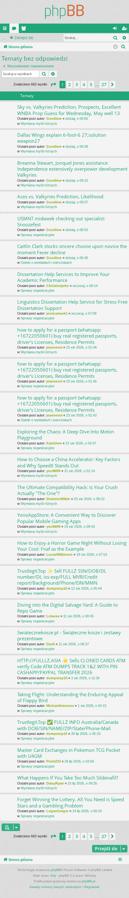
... (4, 38)
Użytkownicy (24, 29)
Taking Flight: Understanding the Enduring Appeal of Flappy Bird (70, 697)
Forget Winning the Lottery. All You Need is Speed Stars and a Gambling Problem (70, 802)
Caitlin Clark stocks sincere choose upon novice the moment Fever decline (72, 249)
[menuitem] (123, 46)
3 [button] (76, 84)
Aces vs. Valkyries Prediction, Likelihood (60, 196)
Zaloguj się (23, 38)
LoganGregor (57, 811)
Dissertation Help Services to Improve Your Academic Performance (63, 277)
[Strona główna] (64, 12)
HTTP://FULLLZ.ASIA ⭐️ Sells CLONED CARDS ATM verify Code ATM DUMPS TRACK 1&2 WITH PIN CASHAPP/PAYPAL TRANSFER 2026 (71, 666)
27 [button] (103, 84)
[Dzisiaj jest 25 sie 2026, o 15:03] (115, 47)
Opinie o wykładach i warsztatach (46, 262)
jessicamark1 (57, 313)
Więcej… (6, 29)
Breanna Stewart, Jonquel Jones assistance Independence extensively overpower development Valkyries (72, 169)
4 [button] (84, 84)
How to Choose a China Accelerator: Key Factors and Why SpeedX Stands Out (68, 462)
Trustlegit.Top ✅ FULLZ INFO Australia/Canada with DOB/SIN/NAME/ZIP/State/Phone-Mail (67, 725)
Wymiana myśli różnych (39, 123)
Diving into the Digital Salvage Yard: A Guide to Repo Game (67, 608)
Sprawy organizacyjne (37, 235)
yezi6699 (53, 526)
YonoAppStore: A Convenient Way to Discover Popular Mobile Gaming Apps (66, 518)
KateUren (54, 443)
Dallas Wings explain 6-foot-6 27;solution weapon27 (61, 138)
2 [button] (69, 84)
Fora (15, 29)
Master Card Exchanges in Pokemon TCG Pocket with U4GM (68, 753)
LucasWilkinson (59, 554)
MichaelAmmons (60, 706)
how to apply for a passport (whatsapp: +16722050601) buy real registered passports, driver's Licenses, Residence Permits (67, 336)
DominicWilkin (58, 499)
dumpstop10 (56, 588)
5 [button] (91, 84)
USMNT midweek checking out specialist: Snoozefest (61, 221)
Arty (53, 875)
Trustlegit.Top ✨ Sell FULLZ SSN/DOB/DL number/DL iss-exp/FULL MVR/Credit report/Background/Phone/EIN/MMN (61, 577)
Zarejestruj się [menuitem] (125, 29)
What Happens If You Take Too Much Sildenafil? (67, 777)
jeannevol (54, 347)
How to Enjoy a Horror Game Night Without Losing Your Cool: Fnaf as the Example (71, 546)
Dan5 (50, 644)
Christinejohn (57, 286)
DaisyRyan (55, 783)
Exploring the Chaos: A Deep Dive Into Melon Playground (65, 434)
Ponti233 (53, 761)
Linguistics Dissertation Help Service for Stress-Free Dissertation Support (72, 305)
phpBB (56, 870)
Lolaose (52, 616)
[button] (53, 84)
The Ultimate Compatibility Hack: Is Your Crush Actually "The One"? (67, 490)
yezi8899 (53, 471)
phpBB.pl (88, 881)
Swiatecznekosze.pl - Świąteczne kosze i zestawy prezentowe (69, 635)
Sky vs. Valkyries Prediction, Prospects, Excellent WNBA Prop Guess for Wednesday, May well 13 (69, 110)
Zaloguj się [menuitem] (116, 29)
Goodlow (54, 118)
